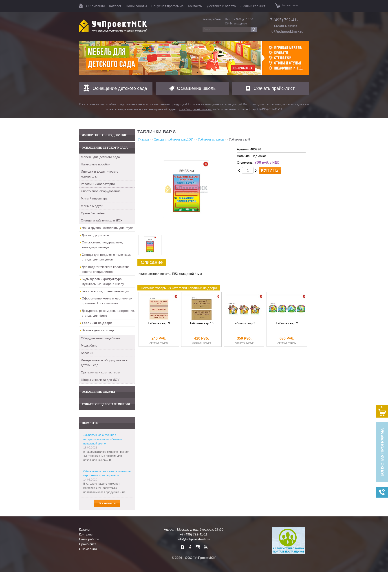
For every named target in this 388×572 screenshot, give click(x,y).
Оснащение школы (196, 88)
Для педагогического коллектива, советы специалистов (106, 269)
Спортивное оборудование (101, 191)
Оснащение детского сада (120, 88)
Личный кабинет (252, 6)
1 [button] (190, 72)
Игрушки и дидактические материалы (99, 174)
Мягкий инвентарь (94, 198)
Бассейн (87, 353)
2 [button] (197, 72)
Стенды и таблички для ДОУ (101, 220)
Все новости (107, 503)
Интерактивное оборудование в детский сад (104, 362)
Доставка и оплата (221, 6)
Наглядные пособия (95, 164)
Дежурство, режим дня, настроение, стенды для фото (108, 313)
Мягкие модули (92, 206)
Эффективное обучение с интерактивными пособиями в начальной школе (102, 439)
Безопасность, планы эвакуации (105, 291)
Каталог (115, 6)
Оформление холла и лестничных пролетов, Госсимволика (107, 301)
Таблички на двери (211, 139)
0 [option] (141, 256)
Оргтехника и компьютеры (100, 372)
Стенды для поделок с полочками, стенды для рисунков (107, 257)
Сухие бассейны (93, 213)
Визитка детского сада (98, 330)
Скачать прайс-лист (274, 88)
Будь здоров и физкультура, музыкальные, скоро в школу (103, 281)
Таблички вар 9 (159, 323)
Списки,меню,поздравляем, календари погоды (102, 244)
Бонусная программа (167, 6)
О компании (88, 549)
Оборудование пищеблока (100, 338)
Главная (143, 139)
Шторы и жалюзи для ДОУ (100, 379)
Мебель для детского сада (100, 157)
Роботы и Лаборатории (98, 184)
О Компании (95, 6)
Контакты (195, 6)
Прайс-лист (87, 544)
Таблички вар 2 (287, 323)
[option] (194, 58)
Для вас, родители (95, 235)
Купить (269, 170)
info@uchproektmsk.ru (285, 31)
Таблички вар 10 (202, 323)
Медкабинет (90, 345)
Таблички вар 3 (244, 323)
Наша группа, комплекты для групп (108, 228)
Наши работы (136, 6)
